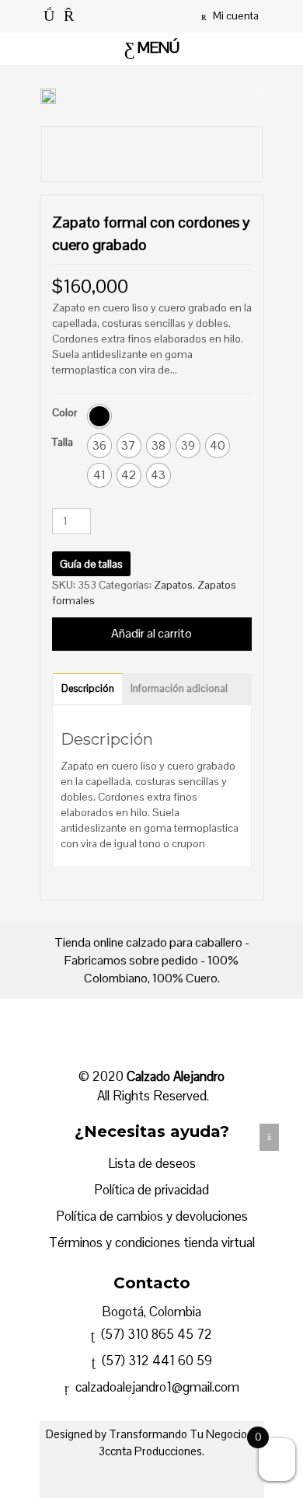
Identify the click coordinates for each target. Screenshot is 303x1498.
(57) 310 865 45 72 (155, 1334)
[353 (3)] (203, 154)
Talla (62, 442)
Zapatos (173, 585)
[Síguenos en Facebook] (49, 15)
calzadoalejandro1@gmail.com (155, 1386)
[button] (99, 416)
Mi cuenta (235, 16)
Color (64, 412)
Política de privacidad (151, 1189)
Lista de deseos (152, 1163)
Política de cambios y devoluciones (152, 1216)
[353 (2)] (98, 154)
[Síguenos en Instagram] (69, 15)
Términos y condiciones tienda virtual (152, 1242)
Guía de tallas (91, 564)
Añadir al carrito (151, 633)
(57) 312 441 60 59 (154, 1360)
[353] (150, 154)
